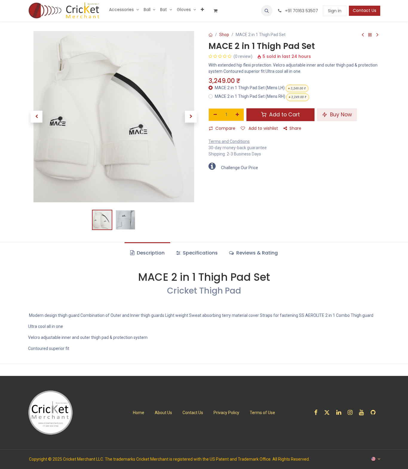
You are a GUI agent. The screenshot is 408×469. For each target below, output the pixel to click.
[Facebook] (317, 412)
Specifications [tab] (200, 252)
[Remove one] (215, 114)
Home (138, 412)
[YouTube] (363, 412)
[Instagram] (352, 412)
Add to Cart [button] (284, 114)
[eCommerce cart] (217, 10)
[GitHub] (375, 412)
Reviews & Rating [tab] (256, 252)
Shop (224, 34)
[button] (266, 10)
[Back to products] (370, 35)
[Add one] (237, 114)
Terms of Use (262, 412)
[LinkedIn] (340, 412)
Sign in (334, 11)
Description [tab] (150, 252)
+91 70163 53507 (301, 11)
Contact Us (364, 10)
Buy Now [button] (340, 114)
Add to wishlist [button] (262, 128)
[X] (329, 412)
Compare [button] (225, 128)
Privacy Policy (226, 412)
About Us (163, 412)
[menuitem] (124, 9)
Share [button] (295, 128)
